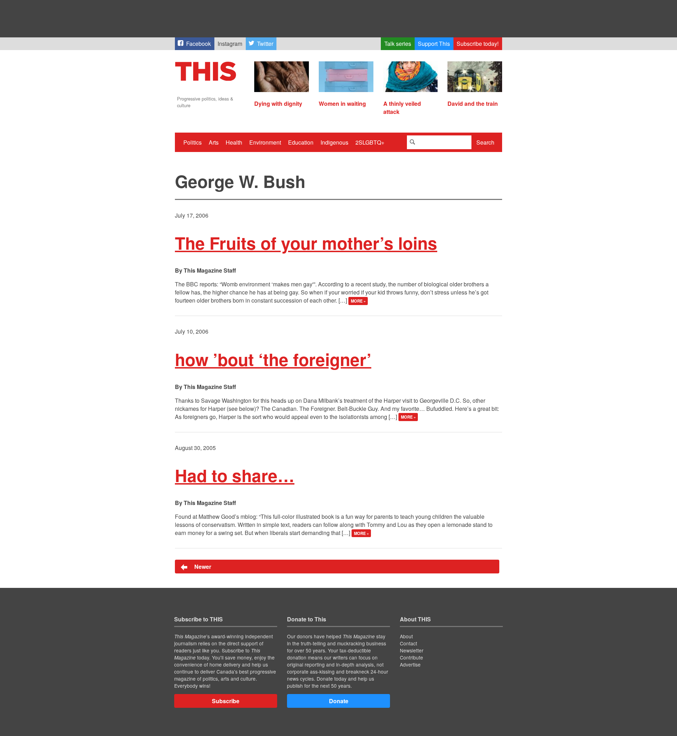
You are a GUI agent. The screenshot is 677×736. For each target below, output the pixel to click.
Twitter (265, 43)
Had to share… (234, 475)
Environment (265, 142)
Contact (408, 643)
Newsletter (411, 650)
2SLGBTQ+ (369, 142)
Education (300, 142)
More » (358, 301)
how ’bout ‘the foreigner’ (273, 359)
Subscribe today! (478, 43)
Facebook (198, 43)
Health (234, 142)
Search (485, 142)
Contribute (411, 657)
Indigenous (334, 142)
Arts (214, 142)
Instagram (230, 43)
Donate (338, 701)
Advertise (410, 664)
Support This (434, 43)
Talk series (397, 43)
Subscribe (225, 701)
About (406, 636)
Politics (192, 142)
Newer (202, 566)
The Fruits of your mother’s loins (306, 243)
